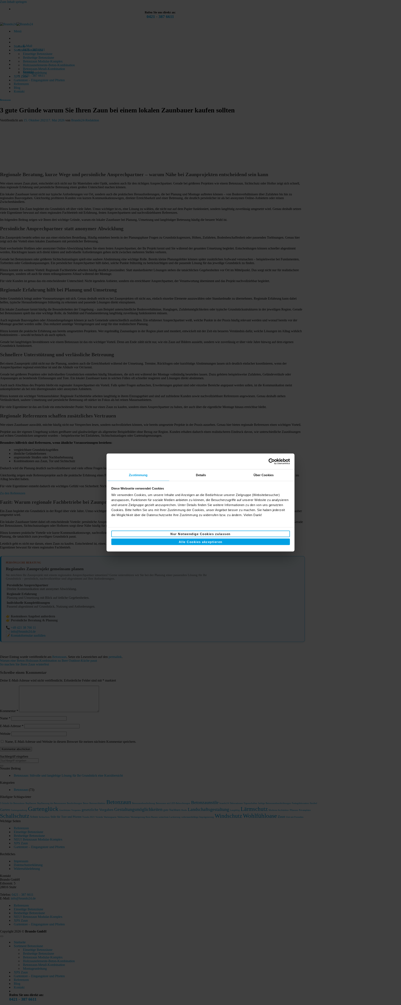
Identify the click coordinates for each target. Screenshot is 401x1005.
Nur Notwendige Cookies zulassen (200, 534)
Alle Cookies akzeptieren (200, 542)
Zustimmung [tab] (138, 475)
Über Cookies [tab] (264, 475)
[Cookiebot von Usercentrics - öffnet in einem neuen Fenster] (271, 461)
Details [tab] (201, 475)
